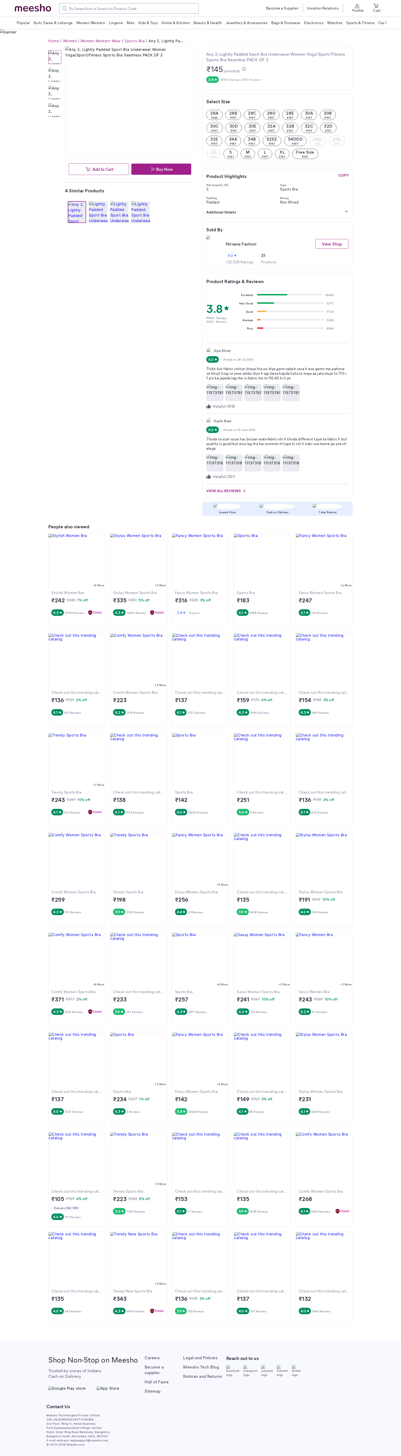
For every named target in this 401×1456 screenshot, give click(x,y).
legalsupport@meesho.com (89, 1440)
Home (53, 41)
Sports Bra (135, 41)
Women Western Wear (101, 41)
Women (70, 41)
